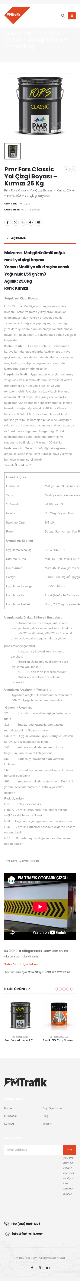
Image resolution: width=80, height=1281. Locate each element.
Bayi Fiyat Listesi (53, 1108)
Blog (45, 1116)
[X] (40, 1267)
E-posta (38, 222)
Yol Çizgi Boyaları (30, 209)
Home (8, 1108)
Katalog (9, 1123)
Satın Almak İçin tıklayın (21, 964)
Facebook (7, 222)
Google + (31, 222)
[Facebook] (32, 1267)
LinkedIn (23, 222)
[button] (63, 15)
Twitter (15, 222)
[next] (73, 169)
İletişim (47, 1123)
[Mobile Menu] (72, 15)
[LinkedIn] (47, 1267)
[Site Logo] (17, 15)
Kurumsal (10, 1116)
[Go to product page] (21, 1015)
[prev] (67, 169)
